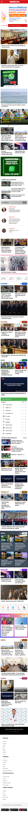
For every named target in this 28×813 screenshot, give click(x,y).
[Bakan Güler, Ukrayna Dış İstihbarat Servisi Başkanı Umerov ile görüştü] (20, 327)
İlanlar (4, 745)
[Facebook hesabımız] (11, 731)
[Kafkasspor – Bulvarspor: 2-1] (6, 458)
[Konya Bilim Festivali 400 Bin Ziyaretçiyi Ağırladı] (20, 497)
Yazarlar (4, 762)
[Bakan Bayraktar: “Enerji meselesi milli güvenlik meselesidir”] (14, 346)
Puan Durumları (6, 776)
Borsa (4, 766)
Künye (4, 764)
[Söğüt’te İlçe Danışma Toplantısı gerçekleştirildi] (7, 327)
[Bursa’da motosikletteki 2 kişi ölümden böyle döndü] (6, 198)
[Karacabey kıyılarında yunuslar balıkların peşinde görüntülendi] (14, 96)
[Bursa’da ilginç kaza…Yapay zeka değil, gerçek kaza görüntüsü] (20, 555)
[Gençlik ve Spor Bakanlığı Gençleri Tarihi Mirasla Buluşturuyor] (20, 478)
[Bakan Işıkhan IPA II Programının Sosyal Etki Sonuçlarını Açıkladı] (14, 308)
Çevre (4, 793)
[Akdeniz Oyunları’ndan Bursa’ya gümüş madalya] (20, 365)
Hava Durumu (6, 785)
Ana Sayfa (5, 760)
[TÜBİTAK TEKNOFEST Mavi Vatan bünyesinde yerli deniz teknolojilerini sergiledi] (14, 517)
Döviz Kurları (5, 768)
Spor (4, 747)
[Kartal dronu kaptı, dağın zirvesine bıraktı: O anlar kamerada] (20, 621)
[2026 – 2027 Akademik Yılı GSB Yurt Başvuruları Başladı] (7, 478)
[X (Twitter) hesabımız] (13, 731)
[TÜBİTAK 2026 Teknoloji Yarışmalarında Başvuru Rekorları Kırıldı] (7, 497)
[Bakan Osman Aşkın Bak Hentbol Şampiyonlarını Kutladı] (14, 384)
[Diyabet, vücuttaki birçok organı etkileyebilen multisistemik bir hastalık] (14, 715)
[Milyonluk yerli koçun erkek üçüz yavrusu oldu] (20, 288)
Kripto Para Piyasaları (7, 770)
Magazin (4, 752)
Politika (4, 750)
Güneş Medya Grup (17, 805)
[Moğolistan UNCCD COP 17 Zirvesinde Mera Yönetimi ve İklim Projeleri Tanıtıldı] (6, 185)
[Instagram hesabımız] (15, 731)
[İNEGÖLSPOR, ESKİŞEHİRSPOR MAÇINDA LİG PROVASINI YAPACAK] (7, 365)
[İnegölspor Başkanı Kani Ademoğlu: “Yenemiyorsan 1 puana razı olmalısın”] (6, 444)
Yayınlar (4, 778)
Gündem (4, 741)
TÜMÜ (24, 202)
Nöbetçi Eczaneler (6, 782)
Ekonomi (4, 743)
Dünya (4, 754)
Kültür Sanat (5, 797)
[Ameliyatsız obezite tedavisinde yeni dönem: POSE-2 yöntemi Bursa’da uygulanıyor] (14, 56)
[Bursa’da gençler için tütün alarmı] (20, 696)
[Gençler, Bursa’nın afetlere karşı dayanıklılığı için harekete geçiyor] (14, 36)
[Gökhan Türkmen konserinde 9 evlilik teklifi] (14, 592)
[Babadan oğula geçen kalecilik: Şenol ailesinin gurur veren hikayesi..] (20, 463)
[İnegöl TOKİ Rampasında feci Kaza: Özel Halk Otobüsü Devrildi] (7, 555)
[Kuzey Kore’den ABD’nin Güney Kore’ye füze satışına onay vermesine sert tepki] (6, 192)
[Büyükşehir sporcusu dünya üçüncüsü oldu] (7, 463)
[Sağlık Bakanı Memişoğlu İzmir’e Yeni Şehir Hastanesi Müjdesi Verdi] (7, 696)
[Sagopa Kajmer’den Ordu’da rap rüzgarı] (7, 574)
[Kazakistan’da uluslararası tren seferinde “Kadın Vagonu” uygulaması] (20, 645)
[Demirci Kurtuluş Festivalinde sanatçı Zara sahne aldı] (20, 574)
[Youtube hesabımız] (17, 731)
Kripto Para (5, 780)
